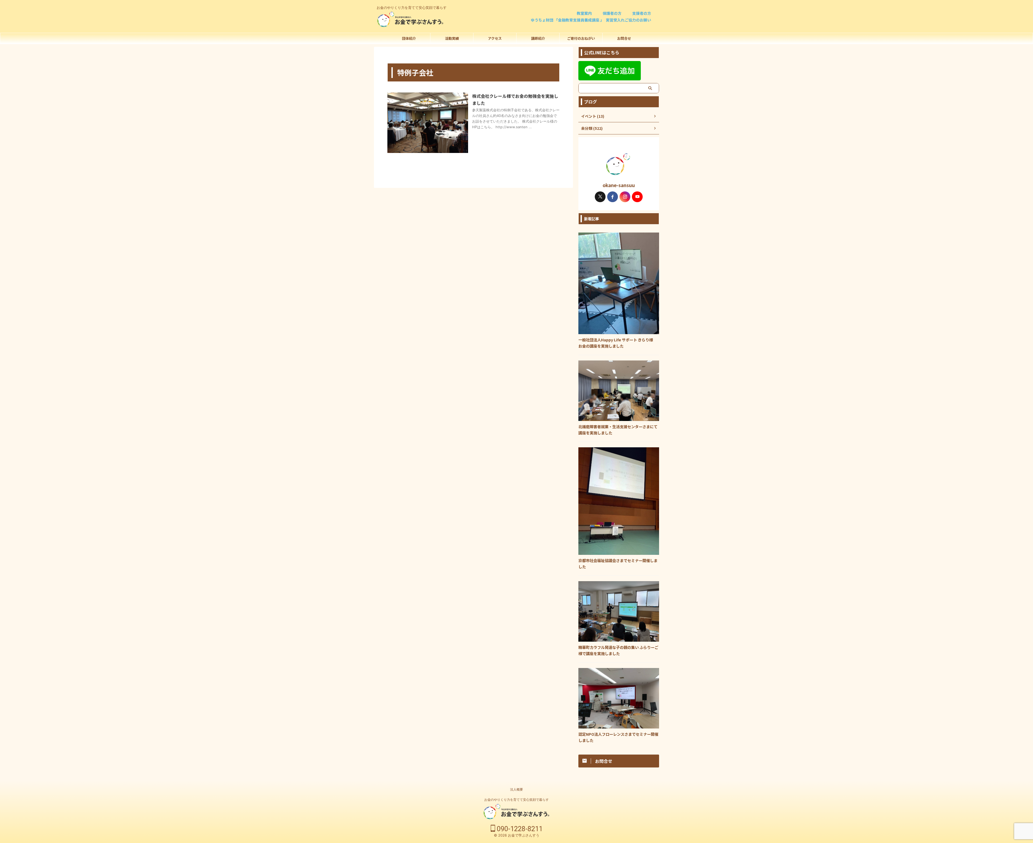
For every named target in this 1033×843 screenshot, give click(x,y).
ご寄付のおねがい (581, 38)
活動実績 (452, 38)
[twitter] (600, 196)
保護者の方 (612, 13)
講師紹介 (538, 38)
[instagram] (625, 196)
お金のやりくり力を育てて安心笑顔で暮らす (516, 800)
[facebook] (612, 196)
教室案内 (584, 13)
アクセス (495, 38)
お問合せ (624, 38)
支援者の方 (641, 13)
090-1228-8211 (519, 829)
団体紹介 (409, 38)
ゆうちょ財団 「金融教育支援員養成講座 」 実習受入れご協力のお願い (591, 20)
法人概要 (516, 789)
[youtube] (637, 196)
